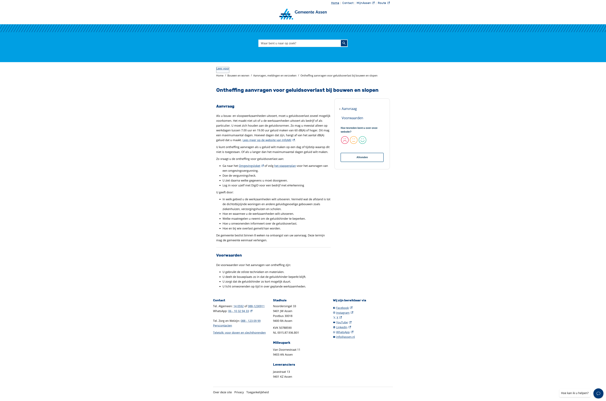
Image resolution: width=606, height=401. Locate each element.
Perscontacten (222, 325)
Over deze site (222, 392)
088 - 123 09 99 (251, 321)
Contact (348, 3)
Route (384, 3)
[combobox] (303, 43)
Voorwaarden (352, 117)
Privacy (239, 392)
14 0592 (238, 306)
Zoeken (344, 43)
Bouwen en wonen (238, 75)
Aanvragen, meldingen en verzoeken (275, 75)
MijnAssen (366, 3)
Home (335, 3)
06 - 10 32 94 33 (240, 311)
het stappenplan (285, 166)
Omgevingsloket (251, 166)
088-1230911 (256, 306)
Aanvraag (349, 108)
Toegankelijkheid (257, 392)
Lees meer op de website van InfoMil (269, 140)
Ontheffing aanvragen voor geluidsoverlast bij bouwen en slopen (338, 75)
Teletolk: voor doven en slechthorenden (239, 332)
